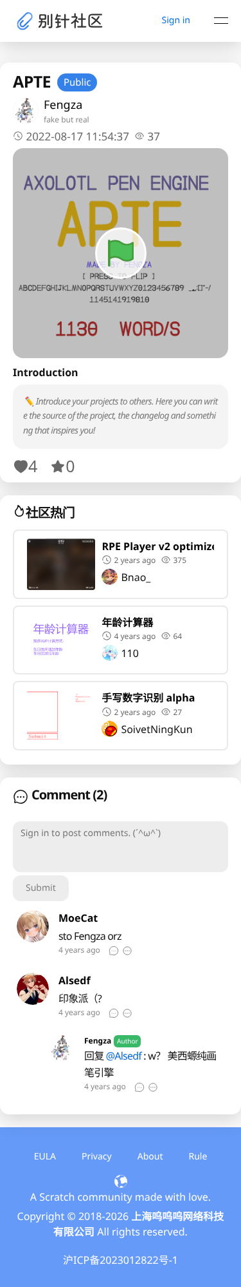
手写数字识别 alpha (148, 698)
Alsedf (74, 980)
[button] (147, 136)
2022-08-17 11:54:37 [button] (77, 136)
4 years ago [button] (135, 636)
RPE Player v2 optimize (158, 546)
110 (129, 653)
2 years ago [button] (135, 560)
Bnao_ (135, 577)
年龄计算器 (127, 622)
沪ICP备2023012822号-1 (120, 1260)
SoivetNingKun (156, 729)
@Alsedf (123, 1056)
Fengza (63, 105)
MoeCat (78, 918)
